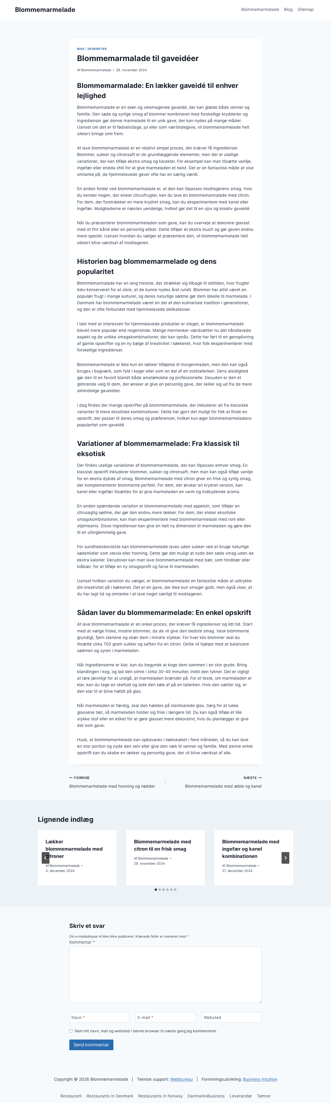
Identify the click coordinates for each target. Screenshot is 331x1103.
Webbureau (181, 1079)
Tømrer (264, 1096)
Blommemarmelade (260, 9)
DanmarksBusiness (206, 1096)
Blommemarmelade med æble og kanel (223, 782)
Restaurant (71, 1096)
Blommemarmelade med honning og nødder (112, 782)
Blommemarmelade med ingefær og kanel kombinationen (250, 849)
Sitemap (306, 9)
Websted (212, 1017)
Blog (288, 9)
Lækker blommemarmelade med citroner (74, 849)
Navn (78, 1017)
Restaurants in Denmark (110, 1096)
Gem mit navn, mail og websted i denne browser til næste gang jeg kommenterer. (146, 1031)
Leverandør (241, 1096)
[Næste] (285, 858)
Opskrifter (97, 49)
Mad (81, 49)
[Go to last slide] (45, 858)
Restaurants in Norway (160, 1096)
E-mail (145, 1017)
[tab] (156, 889)
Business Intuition (260, 1079)
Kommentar (82, 942)
